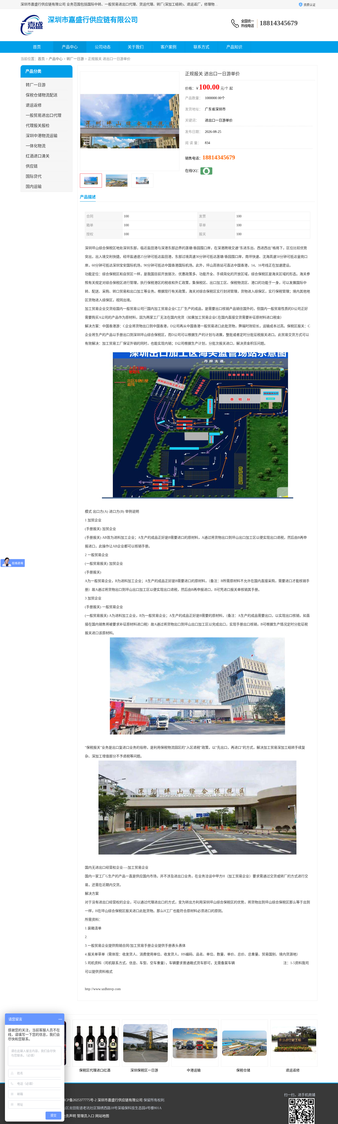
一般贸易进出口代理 (43, 115)
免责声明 (69, 1116)
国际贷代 (34, 176)
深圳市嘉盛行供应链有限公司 (120, 1100)
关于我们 (136, 47)
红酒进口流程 (292, 1070)
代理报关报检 (37, 125)
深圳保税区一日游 (95, 1070)
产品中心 (70, 47)
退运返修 (34, 105)
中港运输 (144, 1070)
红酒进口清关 (37, 156)
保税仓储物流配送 (41, 95)
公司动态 (103, 47)
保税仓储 (194, 1070)
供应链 (32, 166)
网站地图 (102, 1116)
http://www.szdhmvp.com (103, 989)
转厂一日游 (75, 59)
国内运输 (34, 186)
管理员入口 (85, 1116)
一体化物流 (36, 146)
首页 (37, 47)
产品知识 (234, 47)
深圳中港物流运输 (41, 136)
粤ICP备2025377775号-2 (78, 1100)
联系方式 (201, 47)
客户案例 (168, 47)
